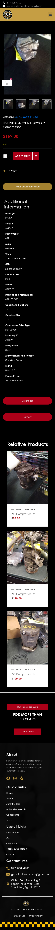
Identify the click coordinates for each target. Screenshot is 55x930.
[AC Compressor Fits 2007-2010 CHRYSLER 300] (42, 469)
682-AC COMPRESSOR (26, 117)
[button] (50, 14)
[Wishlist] (42, 475)
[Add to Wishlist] (5, 156)
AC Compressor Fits (23, 513)
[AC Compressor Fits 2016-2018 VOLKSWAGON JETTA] (42, 549)
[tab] (27, 186)
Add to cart (22, 156)
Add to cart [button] (42, 486)
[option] (27, 64)
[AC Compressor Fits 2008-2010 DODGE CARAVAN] (42, 629)
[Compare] (42, 480)
